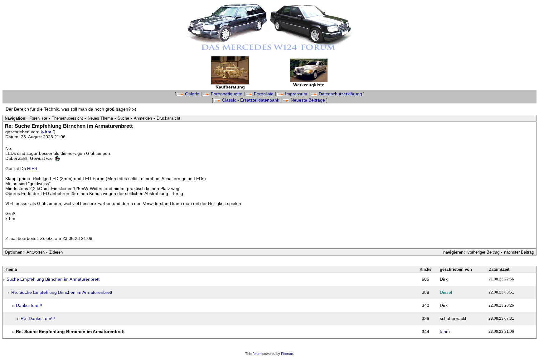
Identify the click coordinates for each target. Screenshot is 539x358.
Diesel (446, 292)
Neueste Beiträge (307, 100)
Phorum (287, 354)
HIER (32, 168)
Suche (123, 118)
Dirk (444, 279)
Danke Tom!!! (29, 305)
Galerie (192, 93)
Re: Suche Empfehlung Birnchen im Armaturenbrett (61, 292)
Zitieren (56, 252)
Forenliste (264, 93)
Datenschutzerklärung (340, 93)
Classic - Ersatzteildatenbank (250, 100)
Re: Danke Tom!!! (38, 318)
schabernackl (453, 318)
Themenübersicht (67, 118)
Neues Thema (100, 118)
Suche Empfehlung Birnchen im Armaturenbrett (53, 279)
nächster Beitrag (519, 252)
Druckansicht (168, 118)
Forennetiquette (227, 93)
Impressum (296, 93)
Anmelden (143, 118)
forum (257, 354)
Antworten (36, 252)
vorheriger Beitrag (483, 252)
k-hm (46, 131)
